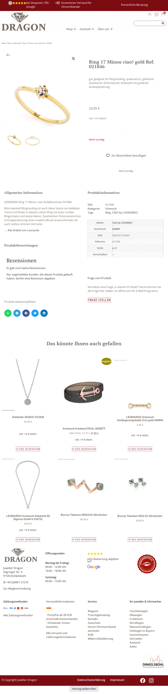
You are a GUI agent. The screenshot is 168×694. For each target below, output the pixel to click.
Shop (9, 43)
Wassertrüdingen (140, 627)
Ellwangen (136, 615)
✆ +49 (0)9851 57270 (15, 582)
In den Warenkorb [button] (28, 448)
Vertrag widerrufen (84, 689)
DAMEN (116, 228)
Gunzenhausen (139, 635)
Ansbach (135, 642)
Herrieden (136, 638)
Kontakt (93, 619)
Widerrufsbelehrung (100, 638)
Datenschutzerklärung (91, 680)
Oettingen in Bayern (142, 631)
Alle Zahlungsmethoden (18, 615)
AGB (90, 635)
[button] (73, 59)
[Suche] (163, 23)
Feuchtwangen (139, 611)
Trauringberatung (99, 615)
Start (4, 43)
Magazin (93, 611)
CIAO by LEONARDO (125, 212)
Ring (108, 212)
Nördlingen (137, 623)
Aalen (133, 646)
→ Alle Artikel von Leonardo (21, 230)
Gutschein (94, 623)
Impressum (117, 680)
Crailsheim (136, 619)
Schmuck (17, 43)
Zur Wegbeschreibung (17, 588)
